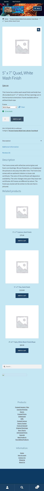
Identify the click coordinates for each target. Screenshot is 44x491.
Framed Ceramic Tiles (22, 407)
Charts (22, 412)
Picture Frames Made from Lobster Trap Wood (24, 19)
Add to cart (17, 119)
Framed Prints (22, 414)
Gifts (22, 419)
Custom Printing (22, 409)
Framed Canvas (22, 421)
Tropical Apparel (22, 426)
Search (22, 487)
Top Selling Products (22, 440)
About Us (22, 462)
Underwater (22, 416)
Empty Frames (22, 423)
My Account (7, 487)
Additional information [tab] (10, 147)
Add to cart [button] (22, 241)
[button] (38, 29)
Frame (4, 104)
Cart (33, 485)
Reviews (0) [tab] (6, 153)
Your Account (22, 455)
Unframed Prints (22, 433)
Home (6, 19)
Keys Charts (22, 430)
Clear (23, 107)
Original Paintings (22, 428)
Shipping (22, 460)
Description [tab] (6, 141)
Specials (6, 1)
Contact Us (22, 458)
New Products (16, 1)
